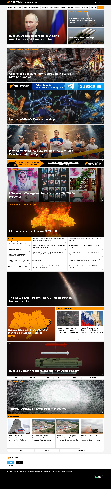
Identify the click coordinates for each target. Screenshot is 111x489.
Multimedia (72, 457)
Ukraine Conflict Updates (65, 309)
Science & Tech (63, 457)
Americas (37, 457)
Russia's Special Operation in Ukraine (78, 11)
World (11, 12)
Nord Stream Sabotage (16, 381)
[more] (66, 43)
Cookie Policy (38, 471)
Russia (43, 457)
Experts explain (13, 416)
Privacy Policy (47, 471)
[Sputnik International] (15, 4)
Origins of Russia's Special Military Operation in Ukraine (26, 50)
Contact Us (31, 471)
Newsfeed (11, 239)
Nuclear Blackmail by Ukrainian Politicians (22, 204)
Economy (49, 457)
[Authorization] (95, 2)
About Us (9, 471)
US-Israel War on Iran (74, 29)
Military (55, 457)
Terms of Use (23, 471)
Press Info (16, 471)
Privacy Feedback (56, 471)
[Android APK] (98, 477)
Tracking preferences (67, 471)
